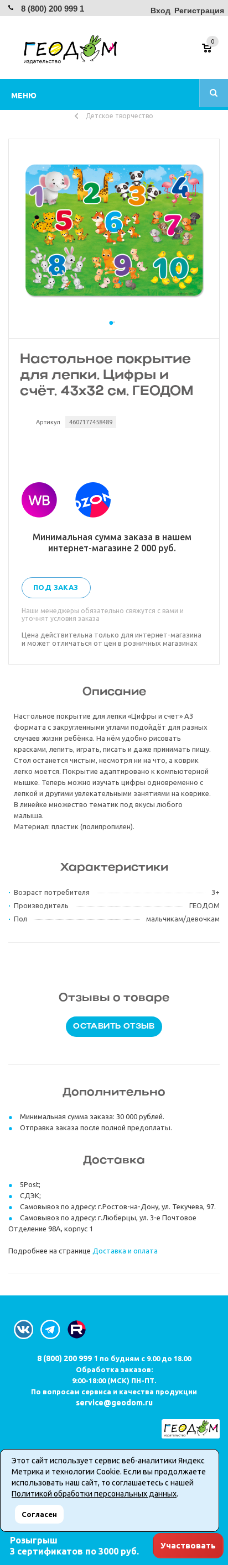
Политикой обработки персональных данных (94, 1493)
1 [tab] (114, 333)
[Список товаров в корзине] (212, 51)
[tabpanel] (114, 230)
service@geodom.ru (114, 1402)
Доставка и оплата (125, 1251)
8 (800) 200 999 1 (52, 8)
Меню (24, 95)
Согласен (39, 1514)
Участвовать (188, 1545)
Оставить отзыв (114, 1027)
